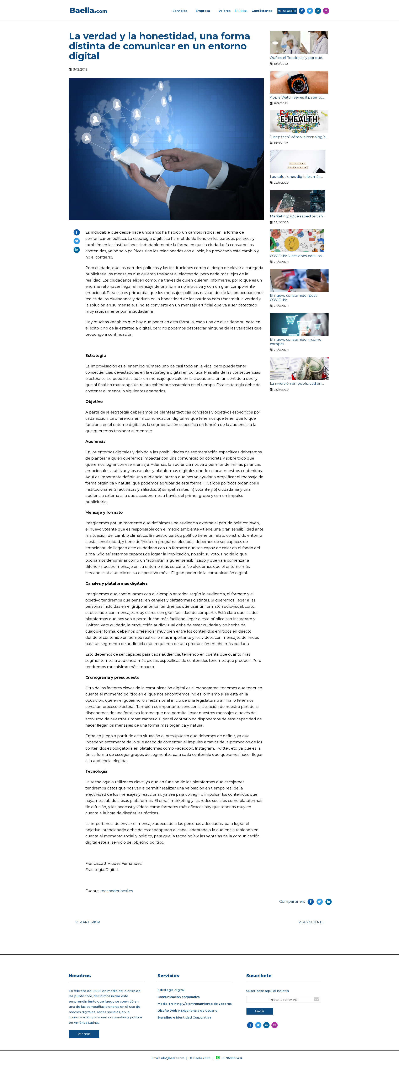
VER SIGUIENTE (311, 922)
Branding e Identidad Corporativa (184, 1017)
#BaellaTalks (287, 10)
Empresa (203, 11)
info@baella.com (172, 1058)
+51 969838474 (231, 1058)
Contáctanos (262, 11)
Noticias (241, 11)
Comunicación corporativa (179, 997)
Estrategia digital (171, 990)
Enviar (259, 1011)
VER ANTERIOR (87, 922)
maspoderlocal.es (116, 891)
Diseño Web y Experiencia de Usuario (187, 1011)
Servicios (179, 11)
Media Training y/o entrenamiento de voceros (195, 1004)
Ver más (84, 1034)
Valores (224, 11)
